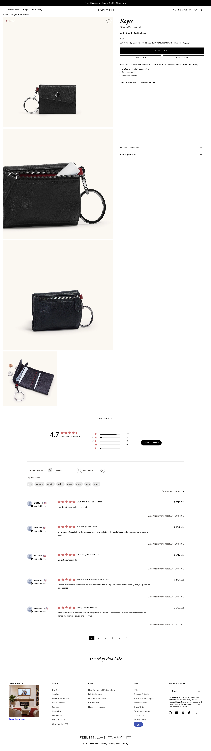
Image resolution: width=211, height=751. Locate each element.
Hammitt (94, 743)
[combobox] (66, 470)
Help (136, 684)
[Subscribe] (199, 691)
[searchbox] (37, 470)
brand (96, 484)
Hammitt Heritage (96, 707)
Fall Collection (95, 694)
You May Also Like (147, 83)
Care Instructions (142, 711)
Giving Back (57, 711)
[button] (138, 725)
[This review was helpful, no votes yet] (176, 516)
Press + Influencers (61, 698)
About (55, 684)
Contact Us (139, 715)
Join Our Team (58, 719)
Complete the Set (128, 83)
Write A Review (151, 442)
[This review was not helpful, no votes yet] (181, 516)
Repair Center (140, 702)
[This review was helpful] (176, 624)
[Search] (174, 10)
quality (50, 484)
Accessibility (122, 743)
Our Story (56, 690)
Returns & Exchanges (144, 698)
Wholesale (57, 715)
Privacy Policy (140, 719)
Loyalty (55, 694)
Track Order (139, 707)
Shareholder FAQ (60, 724)
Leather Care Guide (97, 698)
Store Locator (58, 702)
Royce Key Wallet (20, 14)
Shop (90, 684)
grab (88, 484)
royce (69, 484)
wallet (60, 484)
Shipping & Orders (142, 694)
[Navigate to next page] (126, 638)
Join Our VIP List (177, 684)
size (30, 484)
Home (6, 14)
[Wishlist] (195, 10)
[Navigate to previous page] (85, 638)
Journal (55, 707)
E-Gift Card (93, 702)
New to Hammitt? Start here (101, 690)
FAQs (136, 690)
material (39, 484)
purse (79, 484)
